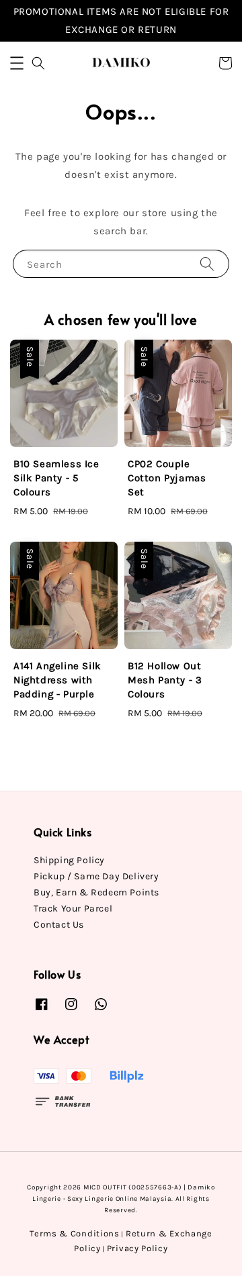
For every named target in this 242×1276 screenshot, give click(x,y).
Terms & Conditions (75, 1233)
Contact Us (59, 924)
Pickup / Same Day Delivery (96, 876)
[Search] (207, 263)
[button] (17, 63)
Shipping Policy (69, 860)
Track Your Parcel (73, 908)
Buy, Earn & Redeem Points (96, 892)
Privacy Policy (137, 1248)
